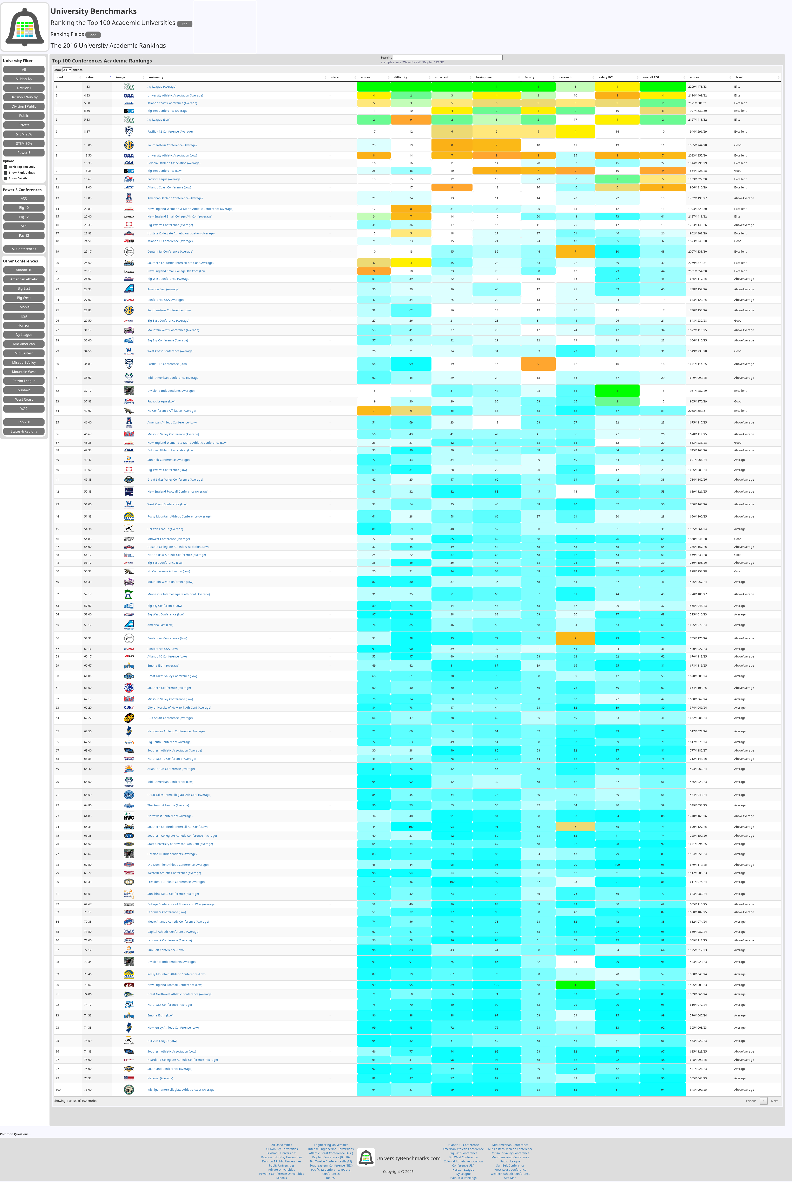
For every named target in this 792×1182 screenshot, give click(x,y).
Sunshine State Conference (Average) (173, 894)
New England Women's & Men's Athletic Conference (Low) (187, 443)
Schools (281, 1178)
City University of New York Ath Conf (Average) (179, 707)
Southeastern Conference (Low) (169, 310)
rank (60, 77)
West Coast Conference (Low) (167, 504)
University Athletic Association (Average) (175, 95)
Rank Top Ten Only (22, 167)
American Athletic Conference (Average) (175, 198)
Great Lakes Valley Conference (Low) (172, 676)
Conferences (331, 1174)
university (156, 77)
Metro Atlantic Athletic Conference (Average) (178, 921)
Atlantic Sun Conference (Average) (171, 769)
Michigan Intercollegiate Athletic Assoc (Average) (181, 1089)
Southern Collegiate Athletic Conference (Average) (182, 835)
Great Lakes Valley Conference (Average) (175, 479)
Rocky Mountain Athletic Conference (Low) (176, 974)
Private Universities (281, 1169)
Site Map (510, 1178)
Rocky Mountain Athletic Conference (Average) (179, 516)
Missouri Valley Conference (510, 1153)
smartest (441, 77)
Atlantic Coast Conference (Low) (169, 187)
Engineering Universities (331, 1145)
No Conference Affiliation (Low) (168, 571)
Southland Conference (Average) (169, 1069)
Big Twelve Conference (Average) (170, 225)
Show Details (18, 178)
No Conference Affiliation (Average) (171, 411)
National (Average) (160, 1078)
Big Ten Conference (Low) (164, 171)
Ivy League (463, 1174)
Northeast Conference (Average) (169, 1005)
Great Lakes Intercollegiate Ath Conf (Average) (179, 795)
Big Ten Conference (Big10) (331, 1157)
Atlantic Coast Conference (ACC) (331, 1153)
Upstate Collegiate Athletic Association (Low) (178, 547)
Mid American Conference (510, 1145)
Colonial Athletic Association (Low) (170, 450)
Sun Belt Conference (510, 1165)
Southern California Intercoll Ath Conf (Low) (177, 827)
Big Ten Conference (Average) (167, 111)
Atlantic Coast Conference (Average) (172, 103)
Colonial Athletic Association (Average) (173, 163)
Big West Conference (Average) (168, 279)
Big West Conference (463, 1157)
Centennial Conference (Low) (167, 638)
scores (365, 77)
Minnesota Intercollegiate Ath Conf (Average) (178, 594)
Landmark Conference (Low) (166, 912)
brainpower (484, 77)
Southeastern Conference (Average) (172, 145)
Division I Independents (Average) (170, 391)
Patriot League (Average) (164, 179)
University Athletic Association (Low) (172, 155)
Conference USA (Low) (162, 649)
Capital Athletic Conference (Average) (173, 932)
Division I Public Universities (281, 1161)
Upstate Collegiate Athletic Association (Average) (180, 233)
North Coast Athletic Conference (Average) (176, 555)
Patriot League (510, 1161)
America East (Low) (160, 625)
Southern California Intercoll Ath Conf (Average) (180, 263)
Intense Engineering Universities (331, 1149)
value (89, 77)
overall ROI (651, 77)
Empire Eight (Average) (163, 665)
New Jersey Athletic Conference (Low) (173, 1027)
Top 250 (331, 1178)
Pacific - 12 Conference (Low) (167, 364)
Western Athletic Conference (510, 1174)
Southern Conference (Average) (169, 688)
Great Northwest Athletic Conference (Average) (179, 994)
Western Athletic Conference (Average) (174, 873)
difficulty (400, 77)
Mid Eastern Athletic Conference (510, 1149)
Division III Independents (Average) (172, 854)
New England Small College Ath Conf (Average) (179, 216)
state (334, 77)
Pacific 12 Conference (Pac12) (331, 1169)
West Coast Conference (510, 1169)
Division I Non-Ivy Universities (281, 1157)
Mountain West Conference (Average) (173, 330)
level (739, 77)
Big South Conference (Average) (169, 742)
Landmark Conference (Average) (169, 940)
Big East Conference (463, 1153)
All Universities (281, 1145)
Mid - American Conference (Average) (173, 378)
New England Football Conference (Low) (174, 985)
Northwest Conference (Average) (169, 816)
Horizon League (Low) (162, 1041)
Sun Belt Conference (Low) (165, 950)
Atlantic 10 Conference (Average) (170, 241)
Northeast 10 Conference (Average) (171, 759)
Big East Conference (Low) (165, 563)
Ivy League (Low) (158, 119)
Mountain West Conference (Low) (170, 582)
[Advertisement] (225, 26)
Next (774, 1101)
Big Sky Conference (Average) (167, 340)
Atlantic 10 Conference (463, 1145)
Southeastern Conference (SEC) (331, 1165)
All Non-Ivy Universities (282, 1149)
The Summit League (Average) (168, 805)
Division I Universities (282, 1153)
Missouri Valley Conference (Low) (170, 699)
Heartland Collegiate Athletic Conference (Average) (182, 1060)
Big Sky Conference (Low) (164, 606)
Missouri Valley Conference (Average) (173, 434)
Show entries (68, 70)
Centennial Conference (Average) (170, 251)
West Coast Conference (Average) (170, 351)
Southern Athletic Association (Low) (171, 1051)
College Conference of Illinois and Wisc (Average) (181, 904)
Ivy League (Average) (161, 86)
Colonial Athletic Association (463, 1161)
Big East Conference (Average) (168, 320)
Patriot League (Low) (161, 401)
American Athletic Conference (463, 1149)
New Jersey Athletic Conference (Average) (176, 731)
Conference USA (463, 1165)
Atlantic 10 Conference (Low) (167, 656)
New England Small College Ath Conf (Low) (176, 271)
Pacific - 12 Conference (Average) (170, 131)
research (565, 77)
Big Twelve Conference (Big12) (331, 1161)
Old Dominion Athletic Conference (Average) (178, 865)
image (120, 77)
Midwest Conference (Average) (168, 539)
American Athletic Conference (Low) (172, 422)
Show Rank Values (22, 172)
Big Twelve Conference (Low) (167, 470)
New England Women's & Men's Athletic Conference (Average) (190, 209)
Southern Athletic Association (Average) (174, 750)
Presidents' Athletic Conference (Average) (176, 882)
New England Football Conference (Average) (177, 491)
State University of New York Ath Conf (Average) (180, 844)
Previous (750, 1101)
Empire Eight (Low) (160, 1015)
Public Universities (282, 1165)
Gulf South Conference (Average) (170, 718)
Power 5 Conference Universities (281, 1174)
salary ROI (606, 77)
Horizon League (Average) (165, 529)
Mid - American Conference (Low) (170, 782)
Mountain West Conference (510, 1157)
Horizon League (463, 1169)
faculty (529, 77)
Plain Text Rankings (463, 1178)
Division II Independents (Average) (171, 962)
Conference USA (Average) (165, 300)
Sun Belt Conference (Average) (168, 460)
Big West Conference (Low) (165, 614)
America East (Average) (163, 289)
